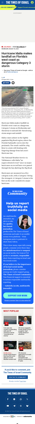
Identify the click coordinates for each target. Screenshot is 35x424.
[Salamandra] (27, 416)
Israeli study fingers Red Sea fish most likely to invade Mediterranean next (10, 356)
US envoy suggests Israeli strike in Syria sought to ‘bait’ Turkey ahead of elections (24, 331)
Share (7, 82)
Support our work (17, 295)
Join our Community (6, 7)
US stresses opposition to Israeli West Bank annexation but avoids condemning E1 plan (24, 357)
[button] (32, 2)
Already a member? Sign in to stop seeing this (17, 300)
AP (4, 77)
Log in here (23, 381)
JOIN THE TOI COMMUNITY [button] (17, 377)
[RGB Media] (13, 416)
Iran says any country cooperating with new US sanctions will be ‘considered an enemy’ (10, 332)
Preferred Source (12, 72)
